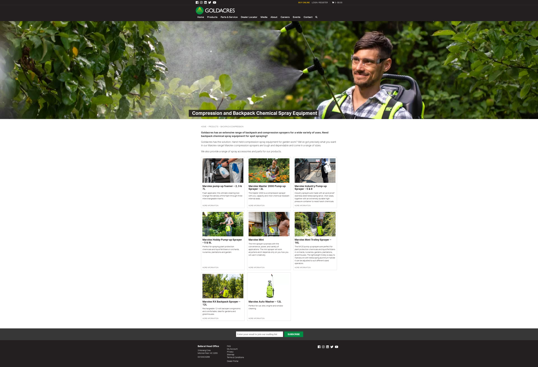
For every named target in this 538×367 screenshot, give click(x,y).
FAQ (229, 346)
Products (212, 17)
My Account (232, 349)
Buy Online (304, 2)
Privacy (230, 351)
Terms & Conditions (235, 357)
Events (296, 17)
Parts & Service (229, 17)
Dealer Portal (232, 361)
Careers (285, 17)
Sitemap (230, 354)
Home (200, 17)
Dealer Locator (249, 17)
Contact (308, 17)
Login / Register (320, 2)
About (274, 17)
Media (264, 17)
